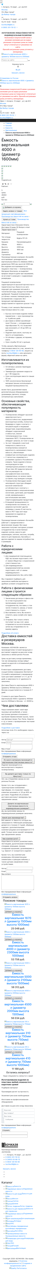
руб (18, 70)
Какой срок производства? (13, 818)
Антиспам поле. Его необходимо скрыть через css (18, 731)
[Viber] (5, 184)
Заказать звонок (18, 73)
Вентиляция (21, 1248)
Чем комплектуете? (10, 839)
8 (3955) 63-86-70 (13, 1159)
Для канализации (27, 1218)
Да (3, 14)
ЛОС (12, 1243)
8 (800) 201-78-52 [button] (9, 27)
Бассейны (19, 1231)
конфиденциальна (9, 753)
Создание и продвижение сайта (21, 1264)
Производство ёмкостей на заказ (15, 216)
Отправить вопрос (10, 897)
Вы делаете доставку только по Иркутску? (18, 775)
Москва (5, 10)
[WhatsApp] (8, 184)
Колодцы (17, 1221)
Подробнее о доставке (11, 728)
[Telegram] (3, 184)
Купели (15, 1204)
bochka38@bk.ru (8, 25)
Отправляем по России (9, 78)
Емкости (17, 1186)
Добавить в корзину (13, 912)
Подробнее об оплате (10, 633)
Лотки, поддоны (26, 1206)
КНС (12, 1223)
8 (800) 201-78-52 (13, 1157)
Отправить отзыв (9, 757)
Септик (15, 1201)
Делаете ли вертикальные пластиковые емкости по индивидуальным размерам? (17, 806)
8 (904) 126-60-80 (17, 351)
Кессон (15, 1199)
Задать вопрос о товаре (12, 211)
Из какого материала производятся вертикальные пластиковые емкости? (17, 761)
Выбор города (9, 14)
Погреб (15, 1246)
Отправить (6, 1130)
